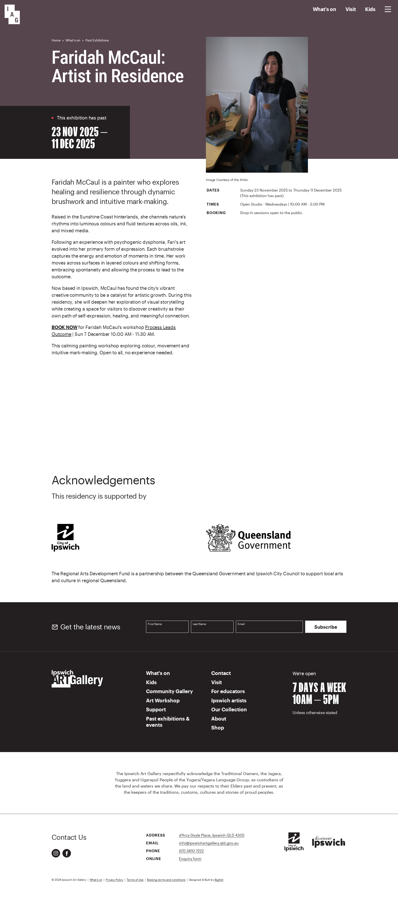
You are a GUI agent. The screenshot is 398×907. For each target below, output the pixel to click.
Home (56, 40)
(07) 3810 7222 (191, 851)
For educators (228, 691)
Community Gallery (169, 691)
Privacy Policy (114, 879)
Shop (217, 727)
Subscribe (325, 627)
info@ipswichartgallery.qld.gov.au (209, 843)
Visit (350, 9)
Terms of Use (135, 879)
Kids (370, 9)
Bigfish (219, 879)
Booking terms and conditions (166, 879)
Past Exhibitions (97, 40)
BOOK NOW (64, 327)
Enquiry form (190, 858)
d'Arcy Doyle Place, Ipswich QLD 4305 (211, 835)
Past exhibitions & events (168, 721)
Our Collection (229, 709)
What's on (324, 9)
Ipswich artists (228, 700)
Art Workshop (163, 700)
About (218, 718)
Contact (221, 673)
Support (156, 709)
